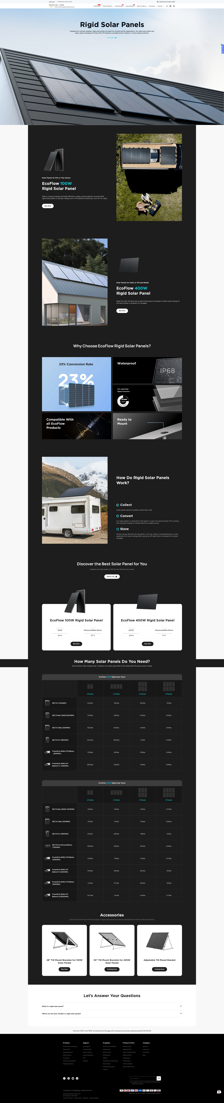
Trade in (105, 1069)
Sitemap (85, 1061)
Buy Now (48, 206)
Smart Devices (67, 1055)
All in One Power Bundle (109, 1046)
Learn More (111, 37)
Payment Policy (127, 1046)
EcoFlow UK (77, 1090)
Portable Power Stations (70, 1046)
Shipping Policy (127, 1049)
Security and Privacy (128, 1066)
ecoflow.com (52, 1)
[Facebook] (64, 1078)
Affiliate (105, 1058)
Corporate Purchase (109, 1066)
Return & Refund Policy (129, 1052)
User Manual (86, 1046)
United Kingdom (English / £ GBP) (167, 1)
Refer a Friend (107, 1052)
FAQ (84, 1058)
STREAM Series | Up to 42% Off (65, 1)
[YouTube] (73, 1078)
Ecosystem (66, 1058)
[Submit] (159, 1078)
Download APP (87, 1049)
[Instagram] (68, 1078)
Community (146, 1052)
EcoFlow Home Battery (69, 1061)
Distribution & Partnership (110, 1061)
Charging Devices (68, 1064)
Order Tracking (87, 1052)
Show (110, 576)
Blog (144, 1055)
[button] (223, 49)
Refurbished (106, 1055)
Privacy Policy (126, 1061)
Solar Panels (66, 1049)
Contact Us (146, 1049)
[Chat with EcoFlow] (219, 1092)
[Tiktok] (77, 1078)
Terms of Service (128, 1064)
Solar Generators (68, 1052)
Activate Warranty (88, 1055)
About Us (145, 1046)
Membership (106, 1049)
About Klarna (106, 1064)
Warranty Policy (127, 1055)
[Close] (221, 44)
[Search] (167, 6)
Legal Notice (126, 1058)
